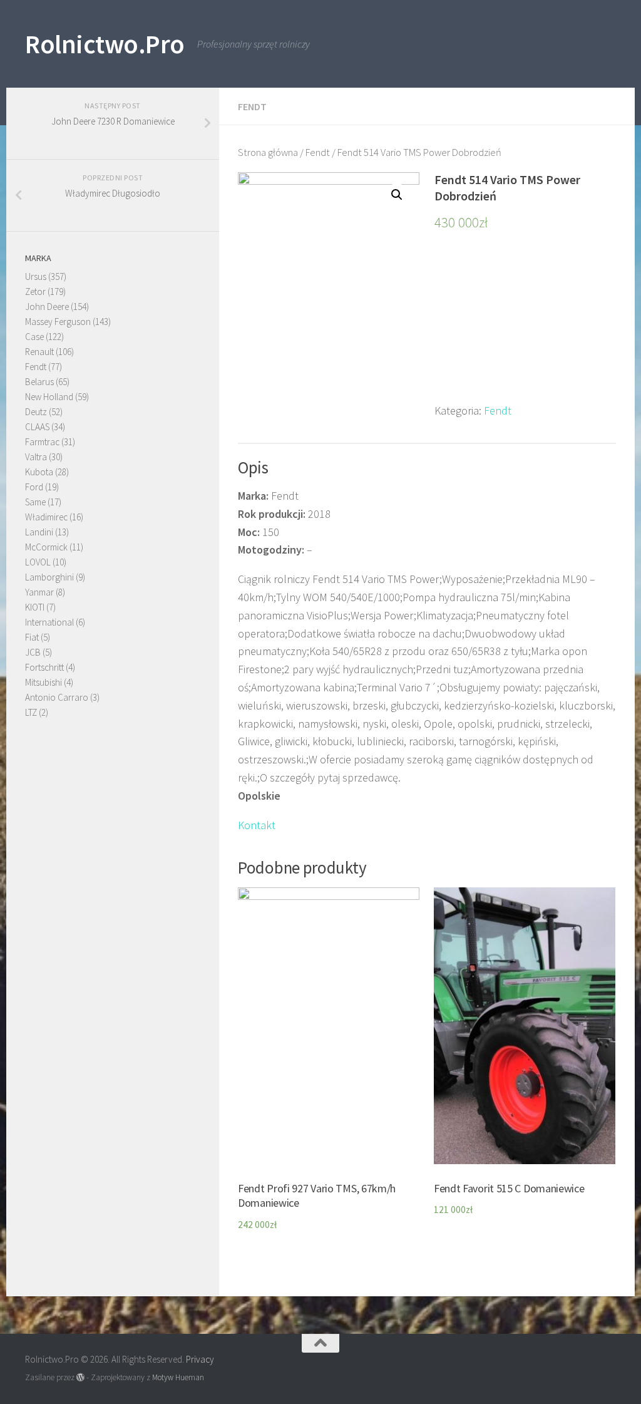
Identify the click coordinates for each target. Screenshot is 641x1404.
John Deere (47, 306)
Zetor (35, 291)
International (49, 622)
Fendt (252, 106)
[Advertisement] (525, 323)
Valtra (36, 457)
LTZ (31, 712)
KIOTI (34, 607)
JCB (33, 652)
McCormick (46, 547)
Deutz (36, 412)
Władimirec (46, 517)
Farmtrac (42, 442)
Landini (39, 532)
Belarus (39, 382)
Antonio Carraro (56, 697)
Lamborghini (49, 577)
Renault (39, 352)
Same (35, 502)
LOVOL (38, 562)
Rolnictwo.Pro (105, 44)
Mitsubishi (43, 682)
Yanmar (39, 592)
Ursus (35, 276)
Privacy (200, 1359)
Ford (34, 487)
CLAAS (37, 427)
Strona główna (268, 152)
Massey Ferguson (58, 322)
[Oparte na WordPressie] (80, 1377)
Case (34, 337)
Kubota (39, 472)
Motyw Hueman (178, 1377)
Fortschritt (44, 667)
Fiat (32, 637)
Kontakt (256, 825)
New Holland (49, 397)
